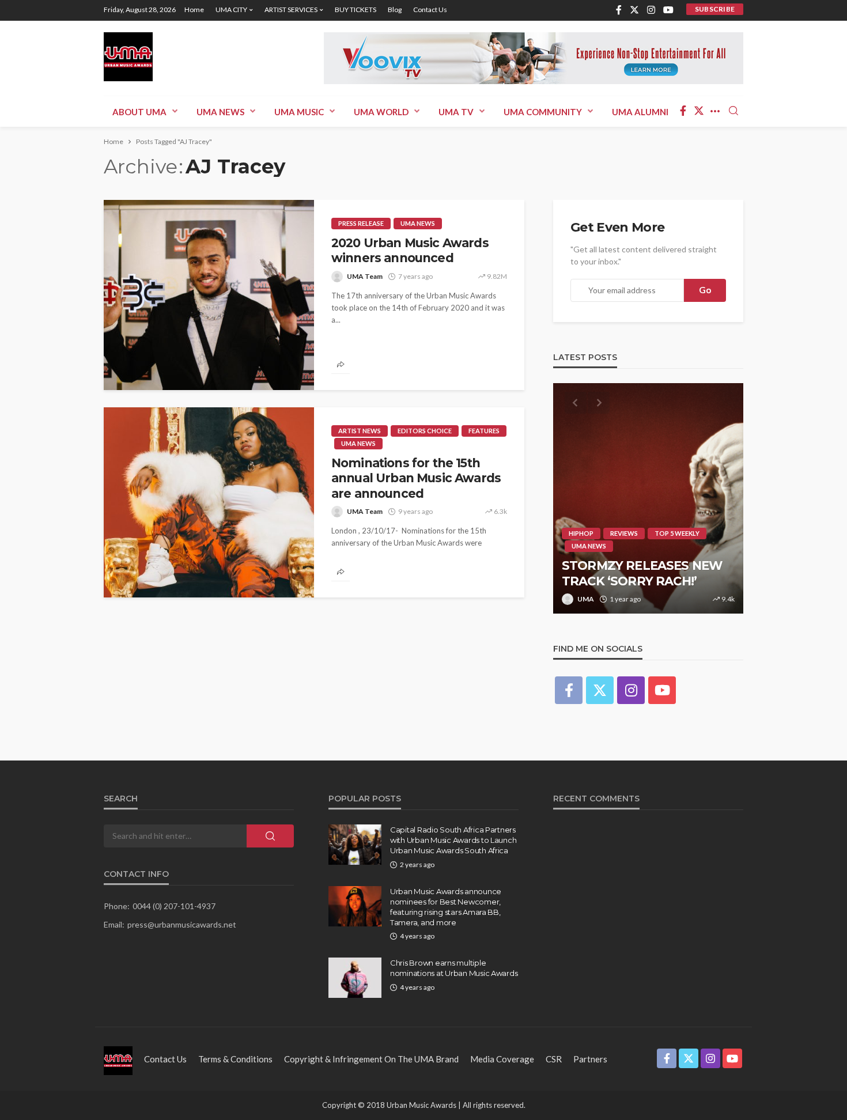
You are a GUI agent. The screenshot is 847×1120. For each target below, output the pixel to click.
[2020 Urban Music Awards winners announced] (209, 295)
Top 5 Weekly (677, 533)
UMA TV (456, 112)
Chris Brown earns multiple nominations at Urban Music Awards (453, 968)
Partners (590, 1059)
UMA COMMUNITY (543, 112)
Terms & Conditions (235, 1059)
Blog (395, 9)
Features (484, 430)
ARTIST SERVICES (290, 9)
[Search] (733, 111)
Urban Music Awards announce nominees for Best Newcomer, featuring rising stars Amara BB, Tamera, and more (445, 907)
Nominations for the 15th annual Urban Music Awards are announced (416, 478)
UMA (585, 599)
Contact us (430, 9)
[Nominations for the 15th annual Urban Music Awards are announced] (209, 502)
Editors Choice (425, 430)
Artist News (359, 430)
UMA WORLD (381, 112)
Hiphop (581, 533)
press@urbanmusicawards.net (181, 924)
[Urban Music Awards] (128, 56)
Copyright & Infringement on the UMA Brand (371, 1059)
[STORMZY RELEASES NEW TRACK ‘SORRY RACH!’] (648, 498)
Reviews (624, 533)
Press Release (361, 223)
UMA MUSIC (299, 112)
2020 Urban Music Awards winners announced (410, 250)
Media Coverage (502, 1059)
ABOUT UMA (139, 112)
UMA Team (365, 276)
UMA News (220, 112)
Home (194, 9)
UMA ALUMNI (640, 112)
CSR (554, 1059)
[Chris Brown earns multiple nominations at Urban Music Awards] (354, 978)
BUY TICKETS (355, 9)
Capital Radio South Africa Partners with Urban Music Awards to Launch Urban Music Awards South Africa (453, 840)
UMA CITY (231, 9)
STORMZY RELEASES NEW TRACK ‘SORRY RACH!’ (642, 573)
